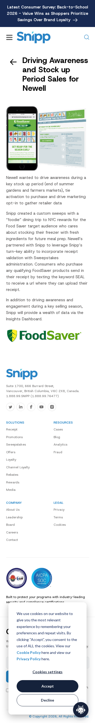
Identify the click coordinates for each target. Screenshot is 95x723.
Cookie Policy (29, 652)
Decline (47, 700)
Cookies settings (47, 672)
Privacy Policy (29, 659)
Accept (47, 686)
